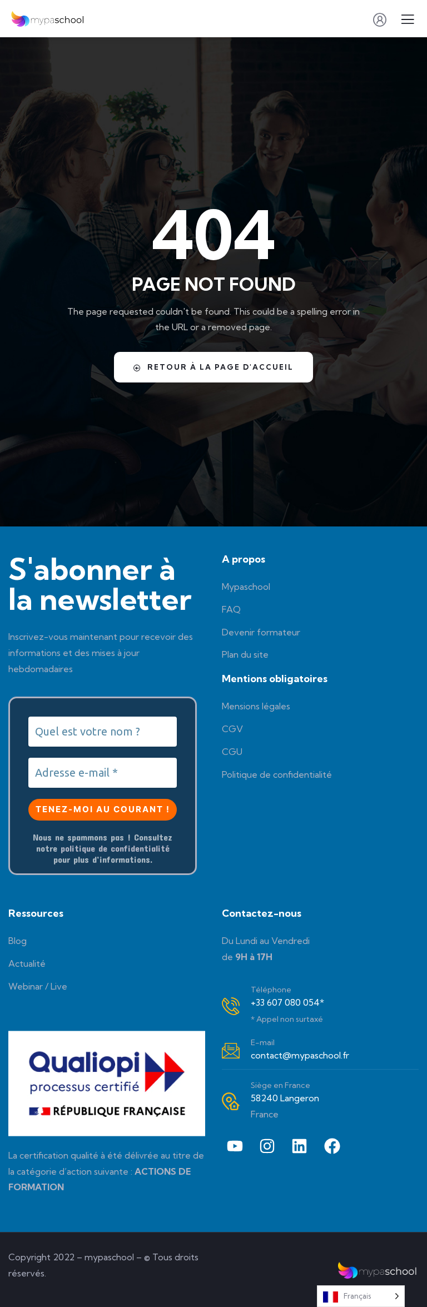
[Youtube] (234, 1146)
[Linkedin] (299, 1146)
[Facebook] (332, 1146)
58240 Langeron (285, 1098)
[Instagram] (267, 1146)
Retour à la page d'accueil (220, 366)
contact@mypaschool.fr (300, 1055)
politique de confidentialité (115, 848)
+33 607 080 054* (287, 1002)
